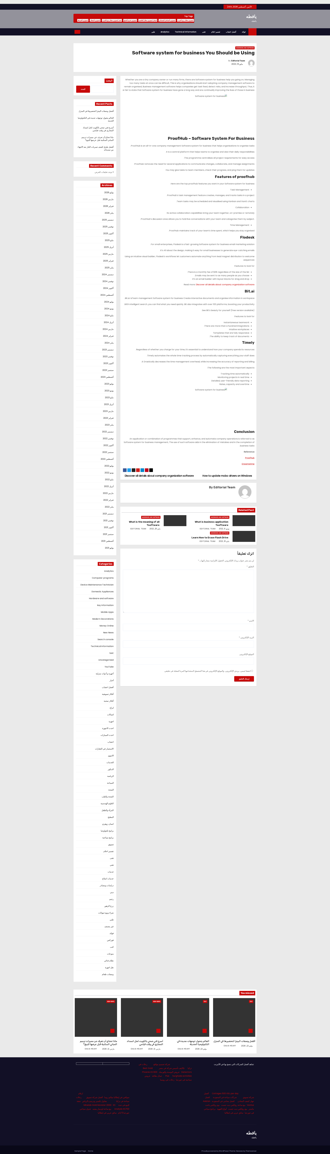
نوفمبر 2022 (108, 438)
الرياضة (110, 776)
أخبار (112, 680)
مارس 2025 (108, 253)
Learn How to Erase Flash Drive (210, 537)
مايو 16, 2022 (224, 541)
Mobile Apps (107, 612)
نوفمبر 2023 (108, 356)
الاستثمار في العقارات (104, 748)
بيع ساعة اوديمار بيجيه (102, 1108)
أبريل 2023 (109, 404)
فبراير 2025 (108, 260)
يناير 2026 (109, 212)
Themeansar (251, 1151)
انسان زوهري (108, 823)
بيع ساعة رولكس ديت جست (233, 1105)
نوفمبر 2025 (108, 226)
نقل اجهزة (109, 967)
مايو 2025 (109, 240)
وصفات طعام (108, 974)
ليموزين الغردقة (83, 20)
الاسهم (111, 755)
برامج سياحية (108, 837)
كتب (112, 946)
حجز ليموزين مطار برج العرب (111, 20)
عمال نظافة (157, 1075)
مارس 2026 (108, 199)
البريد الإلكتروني (246, 637)
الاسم (251, 620)
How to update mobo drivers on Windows (228, 476)
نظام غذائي (109, 960)
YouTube (109, 666)
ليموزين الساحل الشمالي (167, 20)
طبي (153, 32)
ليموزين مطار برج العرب (185, 20)
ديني (112, 892)
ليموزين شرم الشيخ (130, 20)
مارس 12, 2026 (154, 1049)
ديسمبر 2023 (108, 349)
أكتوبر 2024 (108, 288)
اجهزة (111, 721)
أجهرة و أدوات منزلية (105, 673)
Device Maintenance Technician (97, 584)
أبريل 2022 (109, 486)
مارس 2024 (108, 329)
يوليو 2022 (109, 465)
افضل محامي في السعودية (223, 1101)
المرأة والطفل (108, 810)
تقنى (204, 32)
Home (90, 1151)
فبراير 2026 (108, 206)
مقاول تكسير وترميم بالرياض (94, 1101)
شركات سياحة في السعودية (225, 1097)
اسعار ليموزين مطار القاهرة (148, 20)
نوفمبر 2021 (108, 520)
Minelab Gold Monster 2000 (97, 1105)
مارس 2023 (108, 411)
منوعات (110, 953)
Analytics (165, 32)
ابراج (112, 707)
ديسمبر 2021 (108, 513)
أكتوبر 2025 (108, 233)
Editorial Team (238, 61)
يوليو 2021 (109, 547)
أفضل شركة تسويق (94, 1097)
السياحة (110, 782)
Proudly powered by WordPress (215, 1151)
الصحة (111, 789)
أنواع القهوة (222, 1108)
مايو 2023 (109, 397)
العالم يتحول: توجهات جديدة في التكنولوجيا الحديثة (96, 119)
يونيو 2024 (109, 308)
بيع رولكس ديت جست (237, 1108)
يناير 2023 (109, 424)
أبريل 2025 (109, 247)
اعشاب (111, 741)
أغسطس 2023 (107, 377)
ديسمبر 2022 (108, 431)
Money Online (107, 625)
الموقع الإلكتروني (246, 654)
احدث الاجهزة (108, 728)
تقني (112, 864)
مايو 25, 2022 (155, 529)
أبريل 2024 (109, 322)
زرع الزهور (109, 905)
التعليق (250, 566)
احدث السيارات (107, 735)
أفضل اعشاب (231, 32)
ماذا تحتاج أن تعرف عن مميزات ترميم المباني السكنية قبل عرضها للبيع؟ (97, 139)
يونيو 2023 (109, 390)
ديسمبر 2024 (108, 274)
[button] (83, 31)
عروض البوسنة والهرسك (169, 1072)
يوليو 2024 (109, 301)
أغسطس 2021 (107, 541)
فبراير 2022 (108, 500)
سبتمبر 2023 (108, 370)
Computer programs (103, 577)
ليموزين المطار (95, 20)
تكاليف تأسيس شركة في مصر (172, 1068)
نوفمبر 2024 (108, 281)
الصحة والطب (108, 796)
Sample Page (80, 1151)
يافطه (251, 16)
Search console (106, 639)
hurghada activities (182, 1075)
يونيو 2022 (109, 472)
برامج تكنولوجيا (107, 830)
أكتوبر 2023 (108, 363)
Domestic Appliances (103, 591)
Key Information (105, 605)
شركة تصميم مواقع (162, 1064)
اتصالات (110, 714)
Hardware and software (245, 48)
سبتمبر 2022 (108, 452)
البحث (109, 80)
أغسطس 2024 (107, 294)
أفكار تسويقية (108, 694)
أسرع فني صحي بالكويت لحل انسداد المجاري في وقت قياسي (98, 129)
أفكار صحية (109, 700)
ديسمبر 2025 (108, 219)
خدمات (111, 871)
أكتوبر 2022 (108, 445)
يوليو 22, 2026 (247, 1046)
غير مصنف (109, 926)
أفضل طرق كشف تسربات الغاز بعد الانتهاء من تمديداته (96, 148)
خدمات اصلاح (108, 878)
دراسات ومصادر (107, 885)
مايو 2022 (109, 479)
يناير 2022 (109, 506)
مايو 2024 (109, 315)
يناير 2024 (109, 342)
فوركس (110, 940)
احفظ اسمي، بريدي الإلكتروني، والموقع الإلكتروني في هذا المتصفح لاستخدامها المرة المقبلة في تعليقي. (207, 671)
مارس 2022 (108, 493)
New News (108, 632)
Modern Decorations (103, 618)
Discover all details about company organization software (225, 284)
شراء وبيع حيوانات (106, 912)
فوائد (244, 32)
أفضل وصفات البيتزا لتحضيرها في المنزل (96, 111)
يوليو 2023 (109, 383)
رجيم (111, 899)
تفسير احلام (215, 32)
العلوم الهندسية (107, 803)
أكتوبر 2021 (109, 527)
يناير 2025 (109, 267)
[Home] (252, 31)
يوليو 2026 (109, 192)
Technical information (185, 32)
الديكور (111, 769)
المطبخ (111, 817)
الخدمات (110, 762)
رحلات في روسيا (167, 1079)
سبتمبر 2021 (108, 534)
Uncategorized (106, 659)
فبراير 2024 (108, 336)
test (111, 653)
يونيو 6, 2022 (224, 529)
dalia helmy (230, 1046)
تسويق (111, 844)
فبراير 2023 (108, 418)
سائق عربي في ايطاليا (234, 1112)
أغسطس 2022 (107, 459)
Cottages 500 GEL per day (225, 1093)
